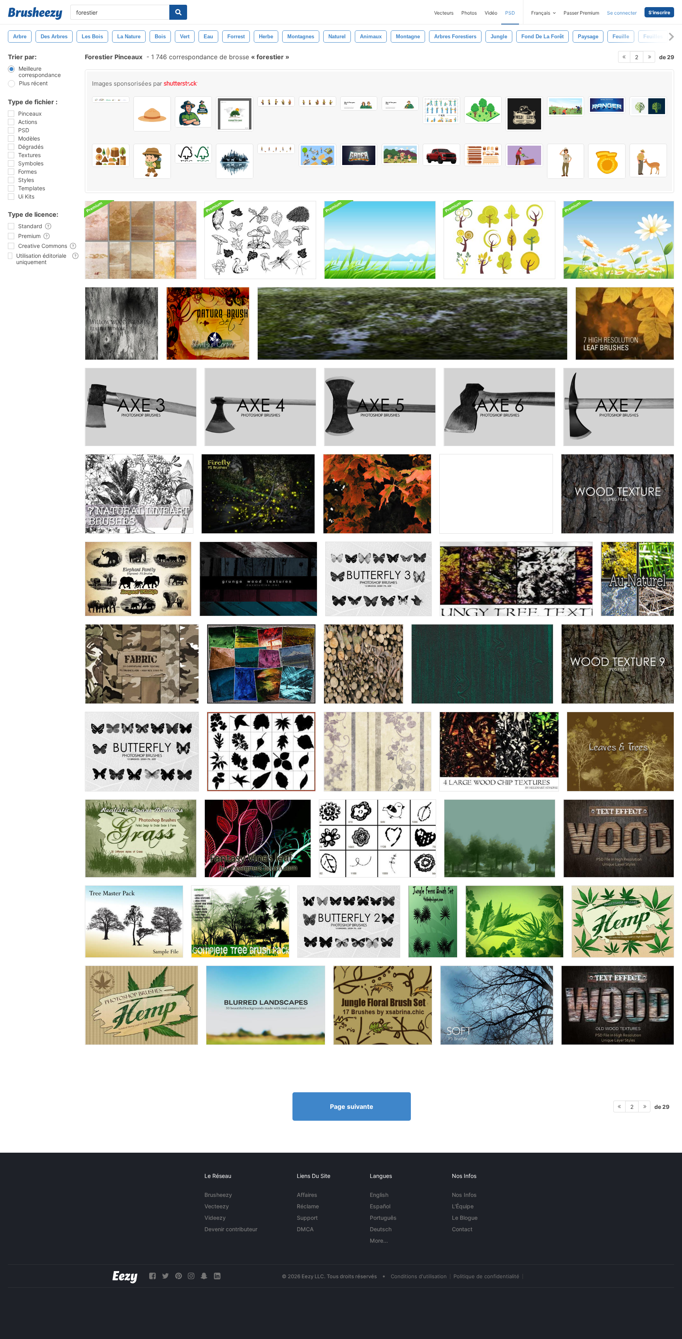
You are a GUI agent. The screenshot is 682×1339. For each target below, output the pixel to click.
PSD (510, 13)
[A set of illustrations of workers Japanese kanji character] (441, 110)
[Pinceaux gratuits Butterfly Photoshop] (142, 751)
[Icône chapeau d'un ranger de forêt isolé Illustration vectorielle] (152, 113)
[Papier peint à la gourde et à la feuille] (377, 751)
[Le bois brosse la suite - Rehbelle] (121, 323)
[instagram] (191, 1276)
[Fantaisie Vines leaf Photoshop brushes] (257, 838)
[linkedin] (217, 1276)
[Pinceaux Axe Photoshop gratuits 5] (380, 407)
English (379, 1194)
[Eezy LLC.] (124, 1276)
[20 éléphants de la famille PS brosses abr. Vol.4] (138, 579)
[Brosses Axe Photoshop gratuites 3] (141, 407)
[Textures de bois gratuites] (617, 494)
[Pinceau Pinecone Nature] (496, 494)
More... (379, 1240)
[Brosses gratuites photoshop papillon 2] (348, 921)
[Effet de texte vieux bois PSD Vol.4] (617, 1005)
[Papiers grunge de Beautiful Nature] (261, 664)
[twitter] (165, 1276)
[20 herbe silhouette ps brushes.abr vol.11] (141, 838)
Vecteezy (216, 1206)
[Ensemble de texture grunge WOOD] (258, 579)
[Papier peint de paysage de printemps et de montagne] (380, 240)
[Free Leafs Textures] (377, 494)
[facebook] (152, 1276)
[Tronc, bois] (363, 664)
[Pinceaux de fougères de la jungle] (432, 921)
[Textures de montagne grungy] (141, 240)
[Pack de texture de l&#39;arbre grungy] (516, 579)
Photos (469, 13)
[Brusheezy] (35, 13)
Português (383, 1217)
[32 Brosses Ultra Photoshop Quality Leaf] (514, 921)
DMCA (305, 1229)
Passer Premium (581, 13)
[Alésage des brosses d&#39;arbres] (499, 838)
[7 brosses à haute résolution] (624, 323)
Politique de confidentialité (486, 1276)
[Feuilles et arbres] (620, 751)
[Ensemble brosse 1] (207, 323)
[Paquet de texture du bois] (499, 751)
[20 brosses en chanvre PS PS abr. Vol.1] (141, 1005)
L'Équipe (463, 1206)
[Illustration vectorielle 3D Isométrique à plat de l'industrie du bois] (317, 155)
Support (307, 1217)
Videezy (215, 1217)
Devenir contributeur (230, 1229)
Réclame (308, 1206)
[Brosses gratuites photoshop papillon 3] (378, 579)
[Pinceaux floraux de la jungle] (382, 1005)
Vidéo (491, 13)
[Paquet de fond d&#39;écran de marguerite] (618, 240)
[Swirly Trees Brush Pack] (499, 240)
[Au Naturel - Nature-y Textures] (637, 579)
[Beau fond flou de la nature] (265, 1005)
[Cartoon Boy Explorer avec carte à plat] (152, 161)
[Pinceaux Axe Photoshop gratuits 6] (499, 407)
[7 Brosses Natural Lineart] (139, 494)
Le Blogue (465, 1217)
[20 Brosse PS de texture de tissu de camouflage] (142, 664)
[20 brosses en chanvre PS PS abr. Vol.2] (622, 921)
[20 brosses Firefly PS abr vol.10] (258, 494)
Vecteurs (443, 13)
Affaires (307, 1194)
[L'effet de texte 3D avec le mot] (607, 105)
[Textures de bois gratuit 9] (617, 664)
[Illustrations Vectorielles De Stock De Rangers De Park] (193, 112)
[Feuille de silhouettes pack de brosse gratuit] (261, 751)
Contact (462, 1229)
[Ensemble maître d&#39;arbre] (134, 921)
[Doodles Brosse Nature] (377, 838)
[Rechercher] (178, 12)
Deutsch (381, 1229)
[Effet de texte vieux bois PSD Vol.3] (618, 838)
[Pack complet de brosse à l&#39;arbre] (240, 921)
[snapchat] (204, 1276)
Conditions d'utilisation (419, 1276)
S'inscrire (659, 12)
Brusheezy (218, 1194)
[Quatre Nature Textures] (412, 323)
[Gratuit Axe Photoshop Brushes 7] (618, 407)
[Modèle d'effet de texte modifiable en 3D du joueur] (359, 155)
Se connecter (622, 13)
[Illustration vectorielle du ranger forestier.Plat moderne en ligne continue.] (359, 103)
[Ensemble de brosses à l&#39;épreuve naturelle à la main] (260, 240)
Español (380, 1206)
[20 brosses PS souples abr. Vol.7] (496, 1005)
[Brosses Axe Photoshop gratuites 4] (260, 407)
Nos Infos (464, 1194)
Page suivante (351, 1106)
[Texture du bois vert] (482, 664)
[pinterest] (178, 1276)
